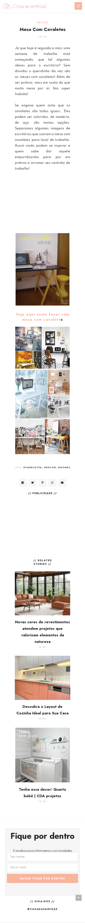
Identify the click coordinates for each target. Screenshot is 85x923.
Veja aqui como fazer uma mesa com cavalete (43, 317)
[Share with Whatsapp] (52, 483)
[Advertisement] (42, 202)
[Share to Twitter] (33, 483)
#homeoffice (68, 467)
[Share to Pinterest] (42, 483)
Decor (42, 22)
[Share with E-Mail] (62, 483)
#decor (50, 467)
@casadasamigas (42, 909)
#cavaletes (32, 467)
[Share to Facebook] (23, 483)
